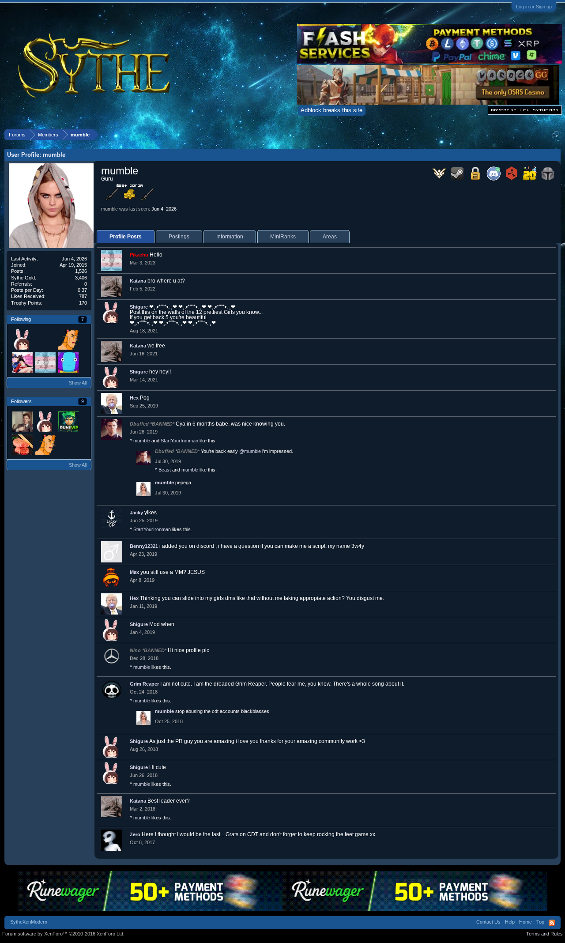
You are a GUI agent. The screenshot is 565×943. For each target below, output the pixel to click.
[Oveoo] (22, 444)
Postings (179, 237)
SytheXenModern (28, 921)
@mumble (250, 451)
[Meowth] (68, 339)
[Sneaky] (68, 362)
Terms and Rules (544, 933)
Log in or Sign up (534, 6)
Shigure (139, 306)
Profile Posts (125, 237)
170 (83, 303)
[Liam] (68, 421)
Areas (330, 237)
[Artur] (45, 339)
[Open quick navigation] (555, 134)
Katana (138, 280)
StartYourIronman (179, 440)
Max (134, 572)
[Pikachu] (45, 362)
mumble (141, 440)
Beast (164, 469)
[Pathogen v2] (22, 362)
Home (525, 921)
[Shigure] (22, 339)
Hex (134, 397)
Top (540, 921)
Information (229, 237)
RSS (552, 923)
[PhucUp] (22, 421)
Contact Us (488, 921)
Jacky (136, 512)
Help (510, 921)
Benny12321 (144, 546)
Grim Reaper (144, 684)
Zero (135, 834)
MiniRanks (283, 237)
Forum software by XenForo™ (63, 933)
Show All (78, 382)
